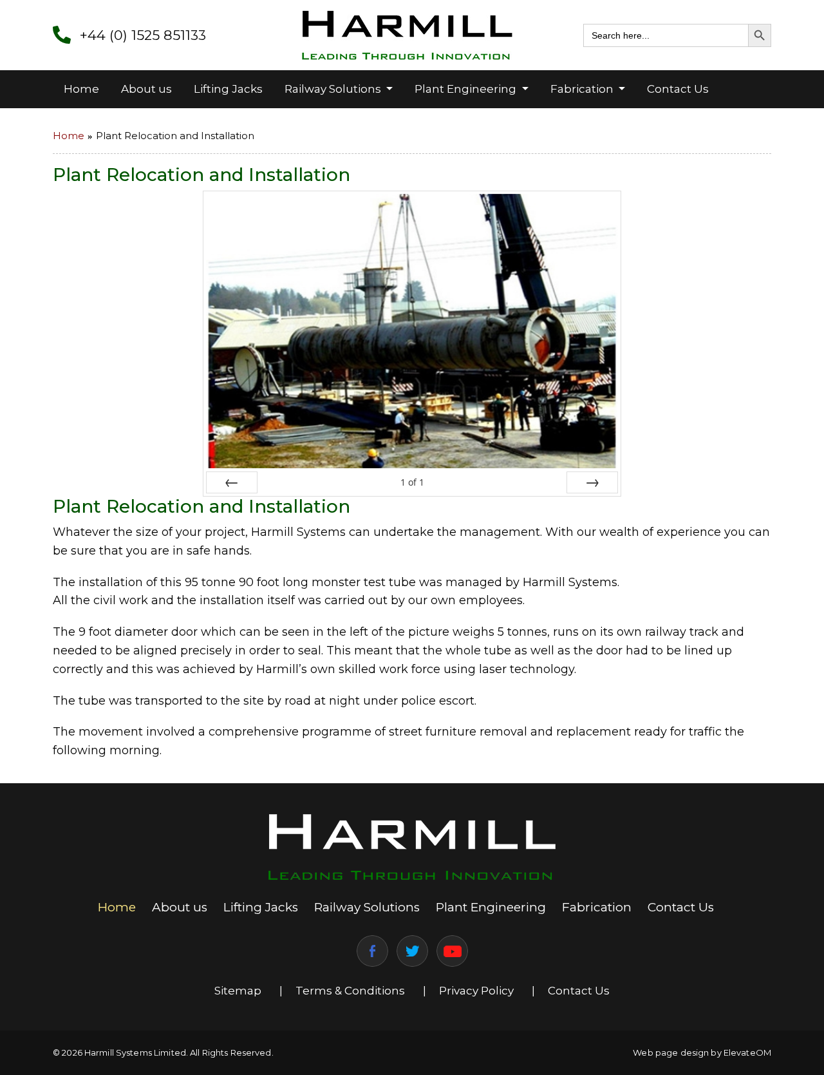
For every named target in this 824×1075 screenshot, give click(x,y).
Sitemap (237, 990)
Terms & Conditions (350, 990)
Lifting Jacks (228, 88)
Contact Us (678, 88)
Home (81, 88)
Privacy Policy (476, 990)
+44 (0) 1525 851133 (143, 35)
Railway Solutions (334, 88)
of (412, 482)
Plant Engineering (467, 88)
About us (146, 88)
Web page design (671, 1052)
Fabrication (583, 88)
